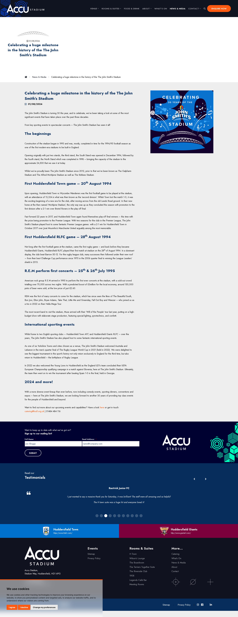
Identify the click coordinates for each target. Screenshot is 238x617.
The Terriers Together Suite (142, 567)
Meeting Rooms (136, 584)
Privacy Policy (94, 558)
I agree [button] (12, 607)
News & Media (177, 8)
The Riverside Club (138, 571)
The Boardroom (136, 562)
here (102, 407)
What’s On (176, 558)
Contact (193, 8)
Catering (175, 554)
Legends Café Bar (138, 580)
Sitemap (91, 554)
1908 (131, 575)
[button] (205, 479)
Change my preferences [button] (44, 607)
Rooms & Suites (110, 8)
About (146, 8)
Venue (93, 8)
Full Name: (30, 439)
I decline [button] (24, 607)
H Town (133, 554)
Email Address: (89, 439)
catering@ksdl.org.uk (34, 411)
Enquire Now (219, 8)
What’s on (160, 8)
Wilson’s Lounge (137, 558)
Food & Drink (131, 8)
